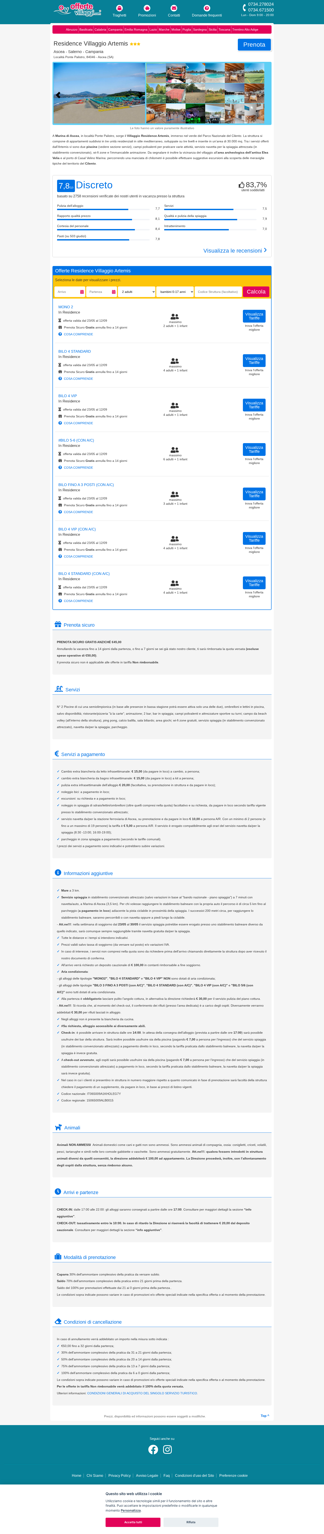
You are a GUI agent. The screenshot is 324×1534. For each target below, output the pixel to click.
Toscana (224, 29)
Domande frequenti (207, 15)
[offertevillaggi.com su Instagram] (168, 1452)
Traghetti (119, 15)
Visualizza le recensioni (235, 251)
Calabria (100, 29)
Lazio (153, 29)
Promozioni (147, 15)
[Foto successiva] (141, 94)
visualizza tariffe (254, 316)
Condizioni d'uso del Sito (194, 1475)
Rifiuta (191, 1522)
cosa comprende (78, 334)
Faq (167, 1475)
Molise (176, 29)
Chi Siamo (95, 1475)
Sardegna (200, 29)
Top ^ (265, 1416)
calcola (256, 291)
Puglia (186, 29)
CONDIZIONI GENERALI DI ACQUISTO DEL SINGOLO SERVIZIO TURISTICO (142, 1393)
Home (76, 1475)
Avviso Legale (147, 1475)
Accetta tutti (133, 1522)
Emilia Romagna (136, 29)
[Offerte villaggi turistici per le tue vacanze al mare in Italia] (77, 10)
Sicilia (213, 29)
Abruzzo (71, 29)
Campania (115, 29)
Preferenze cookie (233, 1475)
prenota (254, 44)
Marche (164, 29)
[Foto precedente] (59, 94)
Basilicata (86, 29)
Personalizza (131, 1510)
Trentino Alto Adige (245, 29)
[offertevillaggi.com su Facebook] (154, 1452)
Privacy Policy (119, 1475)
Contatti (174, 15)
